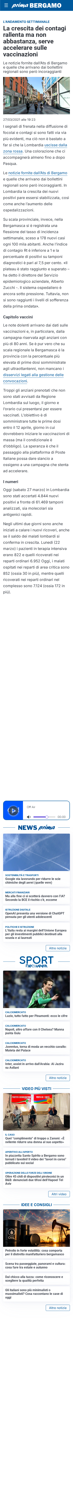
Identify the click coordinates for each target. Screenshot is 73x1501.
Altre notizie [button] (58, 948)
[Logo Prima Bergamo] (36, 5)
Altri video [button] (59, 1194)
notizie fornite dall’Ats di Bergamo (37, 173)
